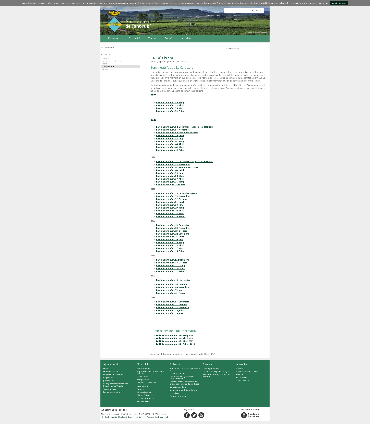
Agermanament (143, 401)
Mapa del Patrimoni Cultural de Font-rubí (150, 372)
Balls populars (143, 379)
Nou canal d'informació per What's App (185, 369)
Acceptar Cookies (338, 3)
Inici (102, 47)
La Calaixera (108, 66)
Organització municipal (113, 374)
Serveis (207, 364)
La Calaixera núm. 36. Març (170, 181)
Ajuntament (110, 364)
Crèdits (105, 417)
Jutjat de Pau (108, 380)
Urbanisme (175, 393)
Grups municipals (111, 371)
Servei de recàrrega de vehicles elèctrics (217, 375)
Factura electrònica (178, 396)
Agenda (105, 58)
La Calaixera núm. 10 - (168, 280)
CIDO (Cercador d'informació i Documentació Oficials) (116, 384)
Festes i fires (142, 376)
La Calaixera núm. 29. (167, 207)
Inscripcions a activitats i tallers (183, 390)
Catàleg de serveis (211, 368)
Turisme (140, 389)
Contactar (113, 417)
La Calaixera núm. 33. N (168, 196)
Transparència (109, 389)
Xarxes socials (108, 69)
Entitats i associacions (146, 382)
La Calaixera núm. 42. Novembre (173, 164)
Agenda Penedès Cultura (113, 61)
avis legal (323, 3)
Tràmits (175, 364)
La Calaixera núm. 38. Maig (170, 176)
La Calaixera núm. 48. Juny (169, 138)
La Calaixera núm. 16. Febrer (170, 251)
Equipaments (142, 386)
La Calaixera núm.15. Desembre (172, 259)
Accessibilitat (152, 417)
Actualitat (110, 47)
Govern (106, 368)
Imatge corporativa (111, 392)
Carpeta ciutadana (178, 387)
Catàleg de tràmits (178, 373)
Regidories (108, 377)
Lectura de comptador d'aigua (216, 371)
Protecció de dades (127, 417)
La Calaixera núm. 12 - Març (170, 268)
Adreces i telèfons (144, 392)
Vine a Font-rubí (143, 368)
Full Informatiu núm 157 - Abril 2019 (174, 338)
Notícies (105, 63)
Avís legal (141, 417)
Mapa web (164, 417)
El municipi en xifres (145, 398)
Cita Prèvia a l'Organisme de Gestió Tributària (182, 377)
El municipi (143, 364)
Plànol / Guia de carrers (147, 395)
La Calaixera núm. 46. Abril (170, 144)
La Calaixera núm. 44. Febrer (170, 150)
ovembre (185, 196)
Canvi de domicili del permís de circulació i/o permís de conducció (184, 382)
